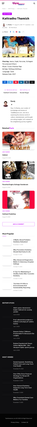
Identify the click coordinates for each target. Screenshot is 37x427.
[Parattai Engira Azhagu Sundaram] (18, 170)
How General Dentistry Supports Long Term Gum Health (22, 388)
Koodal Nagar (24, 92)
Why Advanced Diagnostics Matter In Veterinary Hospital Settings (23, 262)
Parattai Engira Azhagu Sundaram (15, 184)
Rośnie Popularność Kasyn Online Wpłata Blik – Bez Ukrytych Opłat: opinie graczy (23, 345)
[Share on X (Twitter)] (13, 31)
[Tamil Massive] (18, 3)
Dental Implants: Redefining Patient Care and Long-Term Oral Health (23, 364)
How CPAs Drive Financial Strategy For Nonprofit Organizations (22, 376)
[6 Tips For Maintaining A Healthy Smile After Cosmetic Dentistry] (7, 274)
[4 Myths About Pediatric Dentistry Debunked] (7, 242)
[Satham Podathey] (18, 200)
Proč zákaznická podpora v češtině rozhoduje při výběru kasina (23, 322)
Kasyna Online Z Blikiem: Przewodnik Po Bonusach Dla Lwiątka (23, 333)
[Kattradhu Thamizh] (18, 46)
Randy (10, 24)
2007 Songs (7, 14)
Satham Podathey (9, 214)
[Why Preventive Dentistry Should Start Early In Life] (7, 252)
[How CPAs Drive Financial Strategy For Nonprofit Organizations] (7, 376)
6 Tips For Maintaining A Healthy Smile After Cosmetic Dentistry (23, 274)
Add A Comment (18, 224)
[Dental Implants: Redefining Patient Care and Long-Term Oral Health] (7, 364)
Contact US (24, 422)
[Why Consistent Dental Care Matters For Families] (7, 399)
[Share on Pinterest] (16, 31)
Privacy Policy (15, 422)
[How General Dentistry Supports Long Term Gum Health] (7, 388)
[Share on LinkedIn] (19, 31)
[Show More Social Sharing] (23, 31)
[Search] (34, 3)
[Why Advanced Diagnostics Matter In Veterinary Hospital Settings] (7, 262)
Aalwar (5, 155)
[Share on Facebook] (10, 31)
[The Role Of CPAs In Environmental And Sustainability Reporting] (7, 286)
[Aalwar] (18, 141)
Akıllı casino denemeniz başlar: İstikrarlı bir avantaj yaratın (22, 310)
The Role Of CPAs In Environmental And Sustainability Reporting (21, 285)
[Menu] (3, 3)
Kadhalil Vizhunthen (10, 92)
